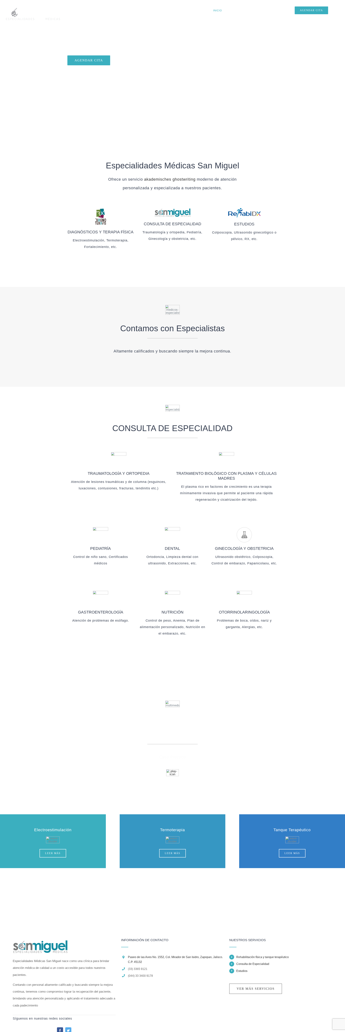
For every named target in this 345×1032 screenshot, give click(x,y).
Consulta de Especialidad (252, 963)
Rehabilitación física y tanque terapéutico (262, 957)
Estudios (241, 970)
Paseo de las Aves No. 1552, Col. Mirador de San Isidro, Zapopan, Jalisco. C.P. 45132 (175, 959)
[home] (40, 941)
